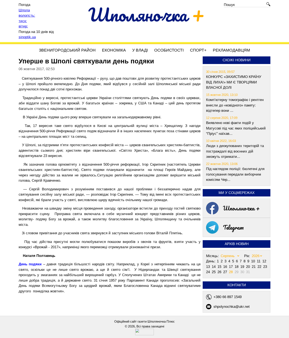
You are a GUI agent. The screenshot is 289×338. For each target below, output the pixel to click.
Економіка (114, 50)
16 (225, 267)
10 (253, 261)
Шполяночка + (241, 208)
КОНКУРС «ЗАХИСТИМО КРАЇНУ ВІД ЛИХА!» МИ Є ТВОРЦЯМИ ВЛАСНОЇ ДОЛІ (233, 82)
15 (219, 267)
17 (231, 267)
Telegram (233, 227)
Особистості (169, 50)
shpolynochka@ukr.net (231, 307)
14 (214, 267)
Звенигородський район (67, 50)
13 (208, 267)
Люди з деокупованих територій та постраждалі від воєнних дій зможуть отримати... (235, 151)
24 (208, 272)
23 (265, 267)
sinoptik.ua (27, 37)
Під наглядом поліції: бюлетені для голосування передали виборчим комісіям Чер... (235, 174)
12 (264, 261)
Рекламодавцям (231, 50)
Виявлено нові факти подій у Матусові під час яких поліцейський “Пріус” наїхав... (236, 128)
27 (225, 272)
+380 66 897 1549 (227, 297)
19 (242, 267)
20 (248, 267)
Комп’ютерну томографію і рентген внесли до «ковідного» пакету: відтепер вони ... (235, 105)
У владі (140, 50)
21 (254, 267)
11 (259, 261)
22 (259, 267)
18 (237, 267)
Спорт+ (198, 50)
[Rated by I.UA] (144, 334)
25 (214, 272)
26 (219, 272)
